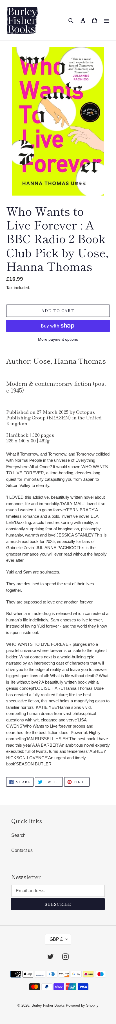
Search (18, 835)
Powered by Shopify (82, 1005)
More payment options (58, 339)
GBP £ (56, 939)
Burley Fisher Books (49, 1005)
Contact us (22, 850)
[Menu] (106, 20)
